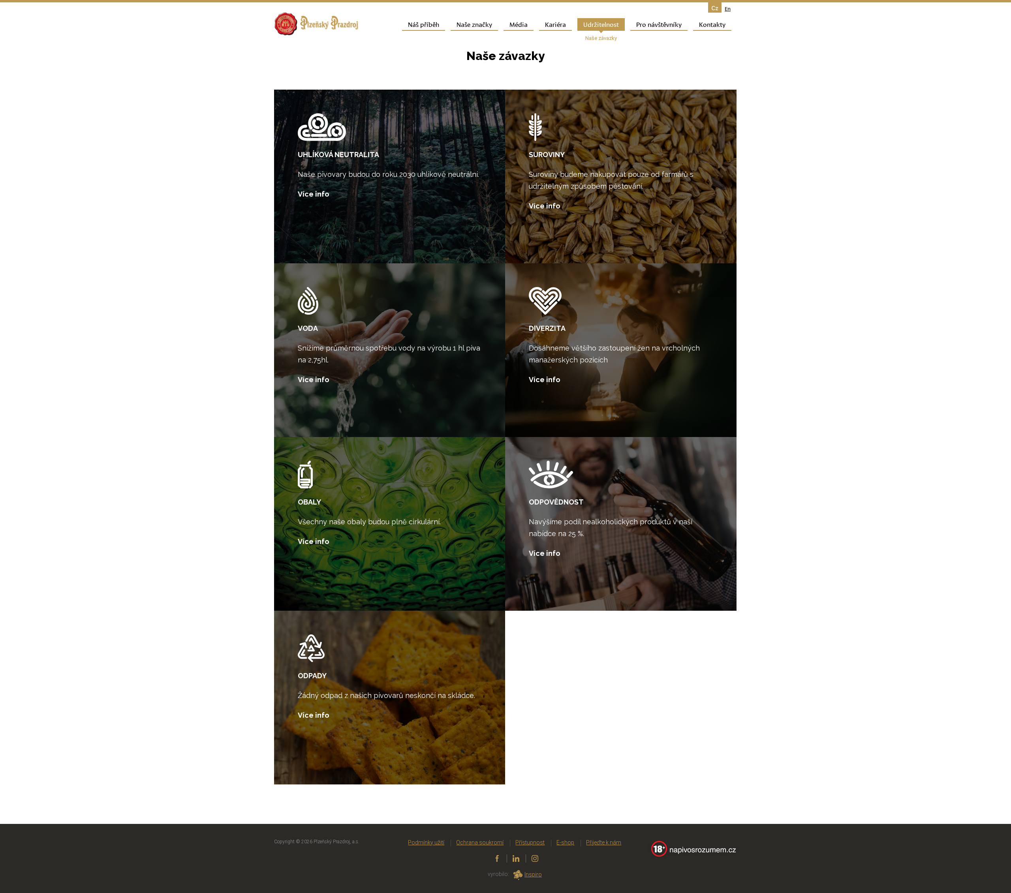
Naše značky (474, 23)
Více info (313, 194)
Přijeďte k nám (603, 842)
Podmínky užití (426, 842)
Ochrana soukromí (480, 842)
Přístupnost (530, 842)
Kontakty (712, 23)
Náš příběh (423, 23)
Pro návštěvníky (659, 23)
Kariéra (555, 23)
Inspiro (533, 874)
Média (518, 23)
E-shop (565, 842)
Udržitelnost (601, 23)
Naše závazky (601, 38)
